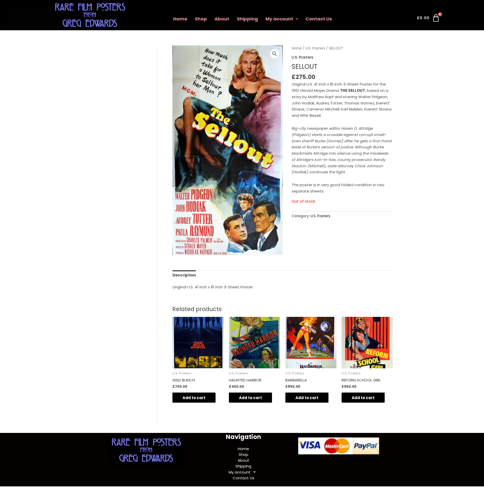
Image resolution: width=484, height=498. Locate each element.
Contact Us (319, 19)
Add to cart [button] (194, 397)
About (222, 19)
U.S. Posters (315, 48)
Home (180, 19)
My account (279, 19)
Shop (201, 19)
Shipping (247, 19)
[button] (282, 19)
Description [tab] (184, 275)
